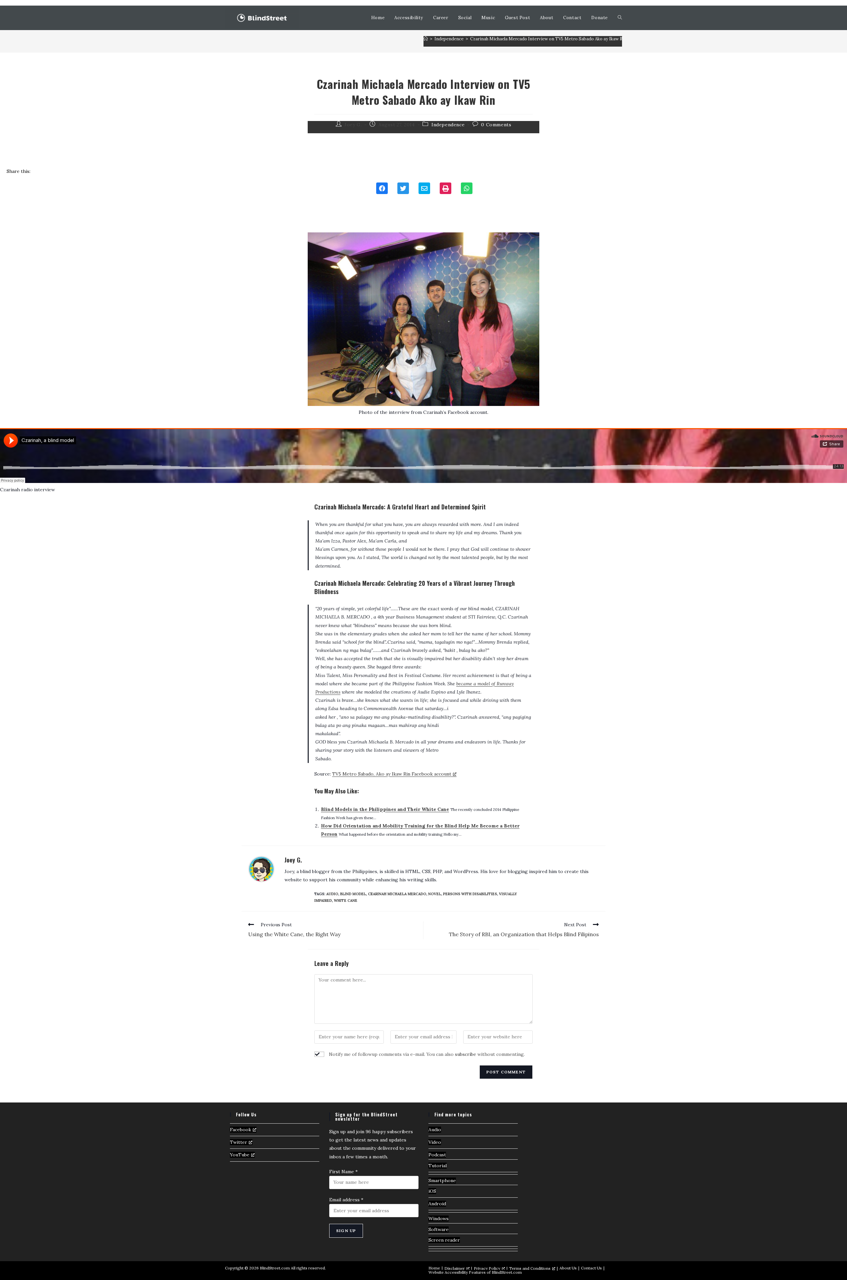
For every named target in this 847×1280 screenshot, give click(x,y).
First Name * (343, 1172)
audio (332, 894)
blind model (353, 894)
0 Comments (496, 125)
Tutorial (437, 1166)
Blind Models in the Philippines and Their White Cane (385, 809)
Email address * (346, 1200)
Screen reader (444, 1240)
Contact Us (591, 1267)
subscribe (465, 1054)
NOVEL (434, 894)
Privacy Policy (487, 1268)
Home (434, 1267)
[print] (445, 189)
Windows (438, 1218)
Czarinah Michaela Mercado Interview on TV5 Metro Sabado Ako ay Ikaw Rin (548, 39)
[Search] (620, 18)
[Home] (426, 39)
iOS (432, 1191)
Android (437, 1204)
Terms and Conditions (530, 1268)
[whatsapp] (466, 189)
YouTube (239, 1155)
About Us (568, 1267)
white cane (345, 900)
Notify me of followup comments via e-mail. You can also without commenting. (426, 1054)
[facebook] (382, 189)
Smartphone (442, 1180)
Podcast (437, 1155)
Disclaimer (454, 1268)
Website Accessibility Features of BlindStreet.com (475, 1272)
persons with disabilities (470, 894)
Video (434, 1142)
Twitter (238, 1142)
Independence (448, 125)
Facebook (240, 1130)
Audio (434, 1130)
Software (438, 1229)
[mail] (424, 189)
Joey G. (293, 860)
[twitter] (403, 189)
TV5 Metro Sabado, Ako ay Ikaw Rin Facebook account (391, 774)
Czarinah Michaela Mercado (397, 894)
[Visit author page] (261, 868)
